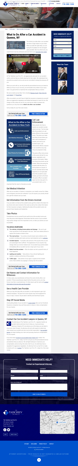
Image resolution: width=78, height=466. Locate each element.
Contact (58, 3)
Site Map (26, 443)
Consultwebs (41, 449)
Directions (14, 434)
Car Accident (12, 29)
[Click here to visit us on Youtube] (8, 429)
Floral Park (19, 95)
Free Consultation (38, 114)
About (27, 3)
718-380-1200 (68, 4)
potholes (45, 238)
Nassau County (34, 93)
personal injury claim (41, 52)
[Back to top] (39, 460)
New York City (42, 93)
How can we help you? (16, 382)
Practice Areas (35, 3)
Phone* (12, 375)
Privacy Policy (43, 443)
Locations (51, 3)
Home (23, 3)
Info (5, 434)
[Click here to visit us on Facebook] (4, 429)
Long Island (10, 95)
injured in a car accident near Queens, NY (27, 337)
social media (31, 303)
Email (41, 375)
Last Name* (43, 368)
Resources (43, 3)
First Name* (14, 368)
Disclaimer (34, 443)
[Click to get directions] (57, 422)
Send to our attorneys (39, 394)
